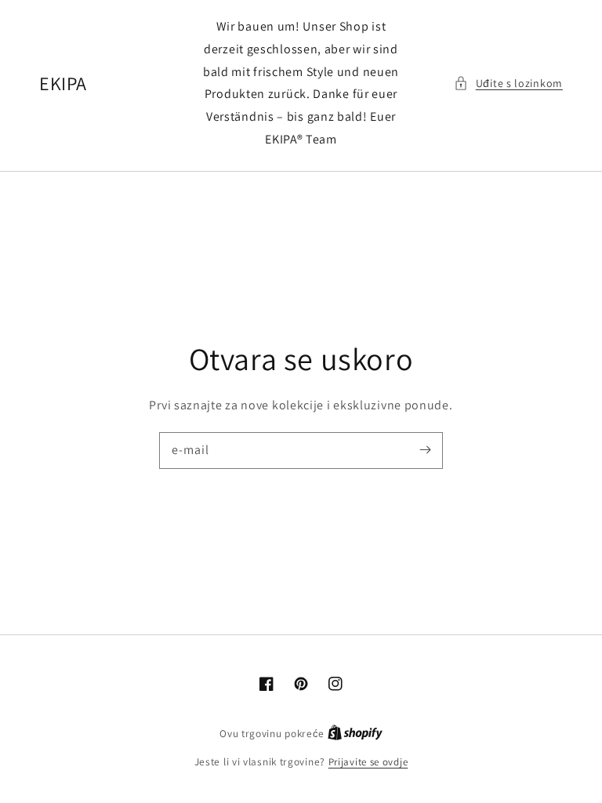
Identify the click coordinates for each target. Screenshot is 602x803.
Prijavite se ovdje (368, 761)
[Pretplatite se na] (425, 450)
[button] (508, 83)
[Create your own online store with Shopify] (355, 733)
